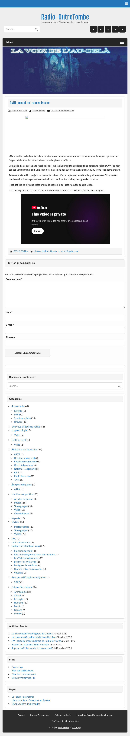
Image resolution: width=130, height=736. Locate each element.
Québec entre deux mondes (28, 568)
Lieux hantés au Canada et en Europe (31, 700)
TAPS (17, 479)
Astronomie (18, 406)
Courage (76, 727)
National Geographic (25, 468)
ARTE (17, 454)
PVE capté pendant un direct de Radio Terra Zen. (37, 640)
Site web (10, 337)
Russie (69, 251)
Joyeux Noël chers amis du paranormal (32, 648)
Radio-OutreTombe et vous (26, 545)
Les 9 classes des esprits (27, 558)
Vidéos (24, 251)
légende (16, 518)
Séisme (18, 613)
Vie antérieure (21, 513)
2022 (17, 582)
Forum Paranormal (39, 715)
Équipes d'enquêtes (22, 484)
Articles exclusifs (63, 715)
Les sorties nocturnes (25, 561)
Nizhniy (45, 251)
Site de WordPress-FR (23, 677)
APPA (17, 489)
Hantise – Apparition (22, 494)
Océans (18, 609)
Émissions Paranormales (24, 449)
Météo (17, 606)
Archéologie (20, 591)
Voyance (18, 572)
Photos (17, 502)
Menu (9, 41)
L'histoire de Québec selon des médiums (34, 554)
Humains (18, 602)
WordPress (63, 727)
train (76, 251)
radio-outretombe (21, 542)
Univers (18, 421)
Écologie (18, 599)
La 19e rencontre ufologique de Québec (32, 633)
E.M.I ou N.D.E (19, 439)
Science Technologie (22, 587)
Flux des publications (22, 670)
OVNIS (16, 251)
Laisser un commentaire (62, 110)
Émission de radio (23, 550)
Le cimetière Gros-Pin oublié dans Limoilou (34, 637)
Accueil (21, 715)
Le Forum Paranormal (23, 696)
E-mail (10, 325)
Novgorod (55, 251)
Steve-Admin (38, 110)
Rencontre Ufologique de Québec (29, 577)
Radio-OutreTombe (65, 17)
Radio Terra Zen (22, 476)
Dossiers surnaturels (25, 458)
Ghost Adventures (23, 465)
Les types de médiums (25, 565)
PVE (14, 538)
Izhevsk (37, 251)
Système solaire (22, 418)
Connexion (17, 667)
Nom (9, 312)
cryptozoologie (19, 430)
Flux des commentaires (24, 674)
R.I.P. (16, 472)
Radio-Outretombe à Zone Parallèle (30, 644)
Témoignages (21, 506)
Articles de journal (23, 498)
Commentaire (14, 279)
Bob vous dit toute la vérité (26, 426)
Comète (18, 410)
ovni (63, 251)
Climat (17, 595)
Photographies (21, 526)
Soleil (17, 414)
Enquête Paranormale (25, 461)
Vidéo (17, 435)
